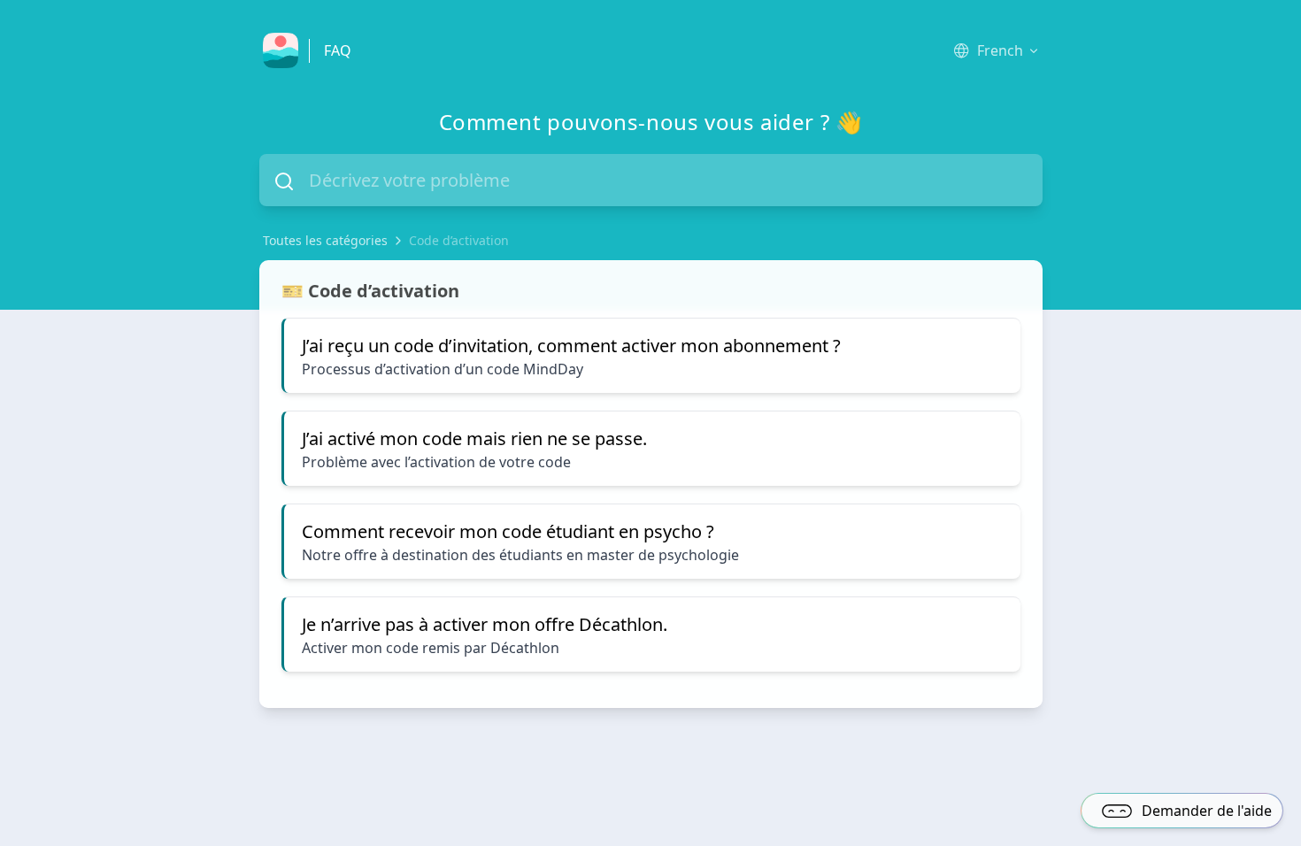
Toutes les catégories (325, 240)
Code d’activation (459, 240)
